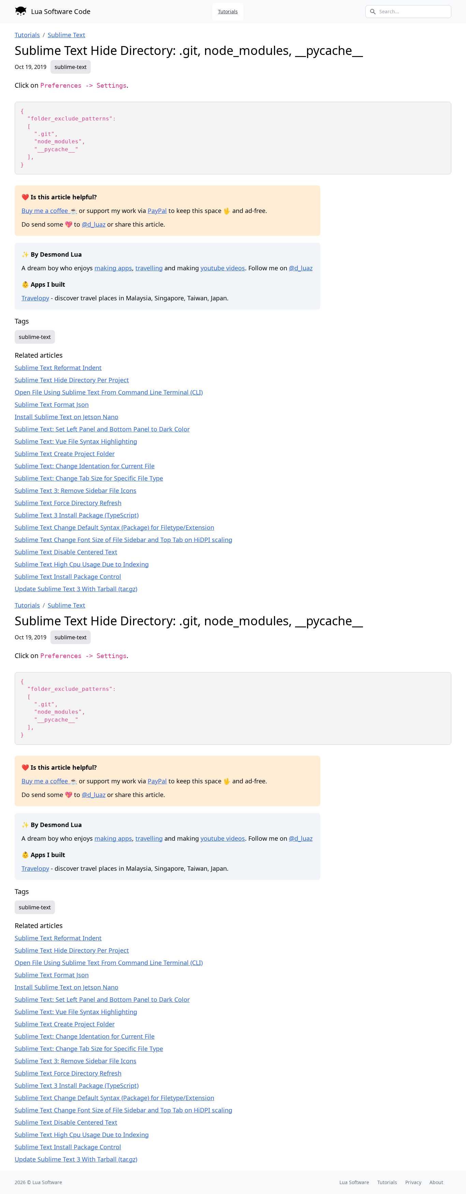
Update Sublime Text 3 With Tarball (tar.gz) (76, 589)
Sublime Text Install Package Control (68, 576)
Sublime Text (66, 35)
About (436, 1182)
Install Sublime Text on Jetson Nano (66, 417)
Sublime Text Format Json (52, 404)
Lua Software (47, 1182)
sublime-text (71, 67)
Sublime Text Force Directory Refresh (68, 503)
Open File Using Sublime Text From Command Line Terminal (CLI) (109, 392)
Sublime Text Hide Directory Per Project (72, 380)
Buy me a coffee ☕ (49, 211)
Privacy (413, 1182)
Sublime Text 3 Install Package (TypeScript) (77, 515)
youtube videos (223, 268)
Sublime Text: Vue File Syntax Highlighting (76, 441)
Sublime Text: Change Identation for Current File (85, 466)
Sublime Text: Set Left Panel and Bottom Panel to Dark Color (102, 429)
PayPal (157, 211)
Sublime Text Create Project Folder (65, 454)
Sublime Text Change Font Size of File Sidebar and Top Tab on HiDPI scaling (123, 540)
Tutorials (228, 11)
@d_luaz (93, 224)
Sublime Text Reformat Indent (58, 368)
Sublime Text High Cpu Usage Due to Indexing (82, 564)
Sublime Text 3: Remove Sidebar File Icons (75, 490)
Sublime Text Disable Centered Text (66, 552)
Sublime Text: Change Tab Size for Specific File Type (89, 478)
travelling (149, 268)
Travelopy (35, 298)
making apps (113, 268)
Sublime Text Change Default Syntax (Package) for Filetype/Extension (114, 527)
